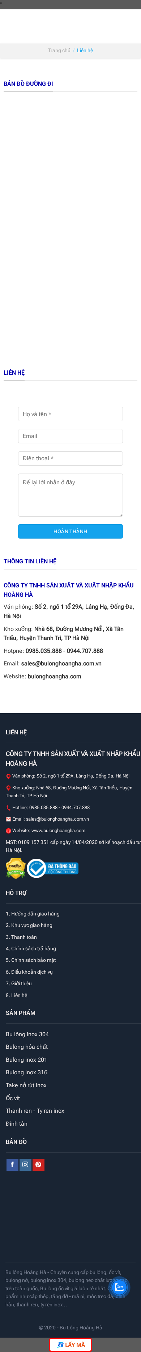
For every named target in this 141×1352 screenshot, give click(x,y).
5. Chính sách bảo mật (31, 960)
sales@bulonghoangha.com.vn (61, 663)
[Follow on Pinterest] (38, 1165)
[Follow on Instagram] (25, 1165)
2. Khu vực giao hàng (29, 925)
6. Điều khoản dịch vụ (29, 972)
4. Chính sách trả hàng (31, 948)
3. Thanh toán (21, 937)
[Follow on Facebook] (12, 1165)
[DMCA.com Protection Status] (16, 868)
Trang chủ (59, 50)
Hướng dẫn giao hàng (35, 914)
